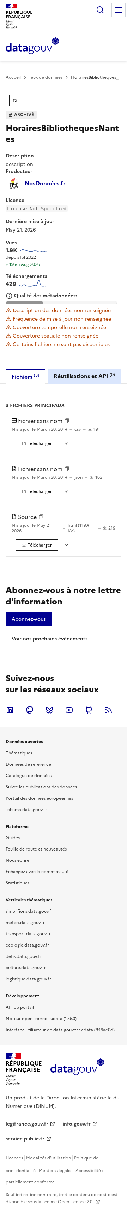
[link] (37, 443)
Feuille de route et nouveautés (36, 849)
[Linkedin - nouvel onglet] (10, 710)
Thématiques (19, 753)
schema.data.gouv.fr (26, 809)
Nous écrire (17, 860)
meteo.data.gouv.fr (25, 922)
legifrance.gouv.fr (27, 1124)
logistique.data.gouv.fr (28, 979)
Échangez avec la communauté (37, 872)
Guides (13, 838)
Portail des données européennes (39, 798)
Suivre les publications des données (41, 787)
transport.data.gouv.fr (28, 934)
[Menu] (118, 10)
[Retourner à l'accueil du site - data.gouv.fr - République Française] (77, 1069)
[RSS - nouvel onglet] (109, 710)
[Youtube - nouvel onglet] (69, 710)
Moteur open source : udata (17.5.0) (41, 1018)
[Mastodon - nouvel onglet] (30, 710)
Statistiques (17, 883)
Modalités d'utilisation (48, 1158)
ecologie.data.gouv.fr (27, 945)
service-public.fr (25, 1139)
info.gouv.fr (76, 1124)
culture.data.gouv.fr (26, 968)
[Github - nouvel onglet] (89, 710)
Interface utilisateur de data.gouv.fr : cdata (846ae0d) (60, 1030)
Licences (14, 1158)
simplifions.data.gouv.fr (29, 911)
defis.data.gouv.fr (23, 956)
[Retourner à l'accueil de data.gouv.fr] (32, 46)
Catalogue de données (29, 775)
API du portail (20, 1007)
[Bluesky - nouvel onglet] (49, 710)
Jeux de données (45, 77)
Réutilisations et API (84, 375)
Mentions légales (55, 1171)
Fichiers (25, 376)
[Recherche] (100, 10)
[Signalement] (14, 100)
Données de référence (28, 764)
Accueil (13, 77)
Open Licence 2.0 (75, 1202)
